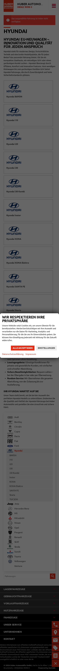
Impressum (31, 354)
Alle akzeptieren (23, 348)
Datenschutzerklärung (12, 354)
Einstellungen (46, 348)
